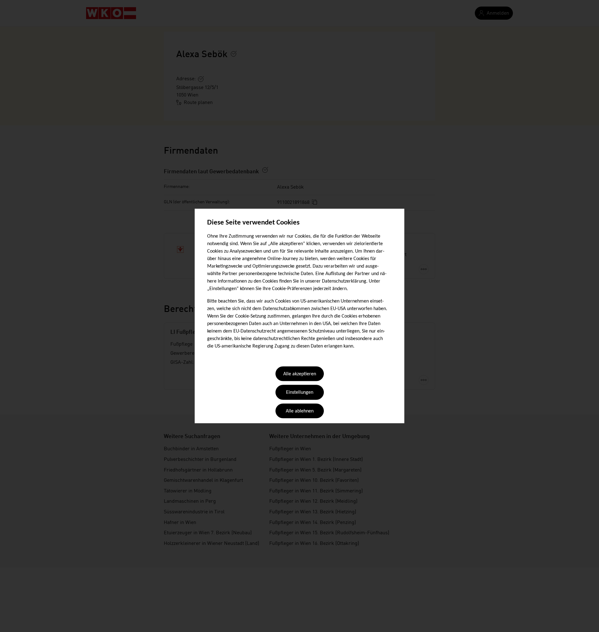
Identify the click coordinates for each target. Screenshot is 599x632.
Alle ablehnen (300, 411)
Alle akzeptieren (299, 374)
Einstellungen (299, 392)
